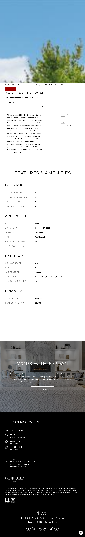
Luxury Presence (56, 518)
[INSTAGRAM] (34, 529)
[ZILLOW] (51, 529)
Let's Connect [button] (42, 389)
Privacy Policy (51, 522)
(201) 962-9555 (16, 449)
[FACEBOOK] (28, 529)
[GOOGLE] (56, 529)
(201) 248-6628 (16, 443)
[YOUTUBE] (45, 529)
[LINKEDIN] (40, 529)
